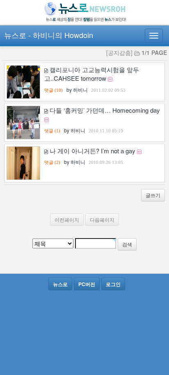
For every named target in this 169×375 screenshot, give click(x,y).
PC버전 (86, 284)
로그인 (113, 284)
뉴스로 (15, 35)
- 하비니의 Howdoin (60, 35)
